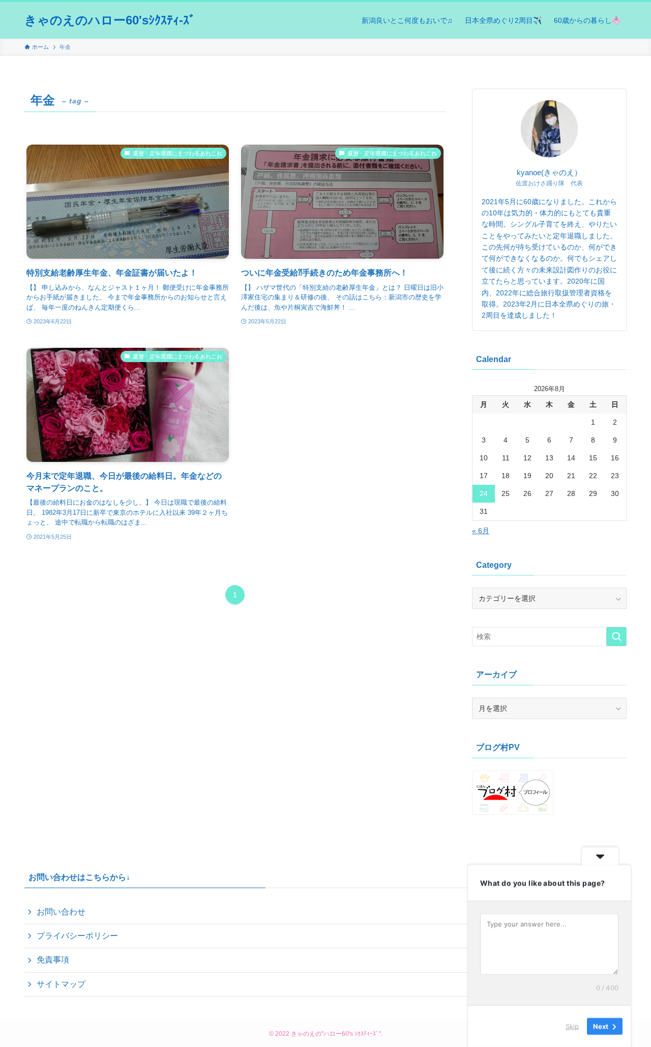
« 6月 (480, 531)
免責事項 (53, 959)
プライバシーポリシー (77, 935)
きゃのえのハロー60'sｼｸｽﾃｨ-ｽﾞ (109, 20)
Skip (572, 1026)
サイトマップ (61, 984)
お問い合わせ (61, 911)
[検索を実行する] (616, 636)
